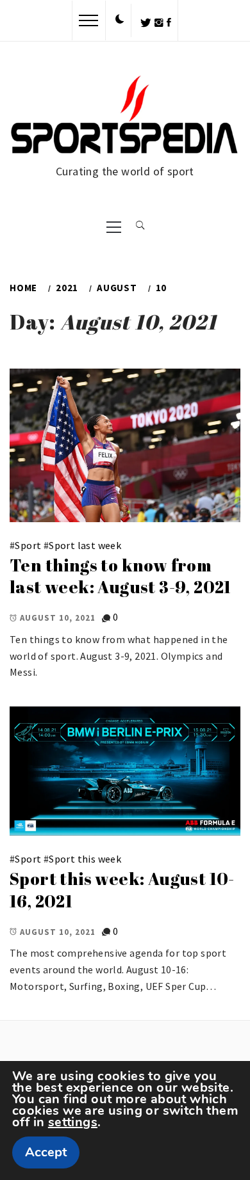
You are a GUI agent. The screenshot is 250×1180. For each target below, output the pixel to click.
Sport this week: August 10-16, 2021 (122, 890)
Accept (46, 1152)
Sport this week (85, 858)
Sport (28, 545)
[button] (119, 20)
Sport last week (85, 545)
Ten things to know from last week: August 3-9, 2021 (120, 576)
